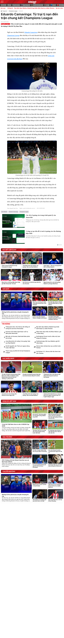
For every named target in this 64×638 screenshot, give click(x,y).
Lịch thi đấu (3, 5)
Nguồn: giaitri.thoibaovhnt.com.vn (27, 208)
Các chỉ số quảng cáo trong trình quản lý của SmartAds (41, 216)
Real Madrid (4, 211)
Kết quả (9, 5)
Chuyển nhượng (16, 5)
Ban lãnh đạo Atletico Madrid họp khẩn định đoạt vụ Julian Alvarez (21, 8)
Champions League (13, 35)
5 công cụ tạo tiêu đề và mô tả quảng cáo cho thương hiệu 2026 (43, 232)
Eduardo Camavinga (31, 32)
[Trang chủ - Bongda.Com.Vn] (32, 2)
